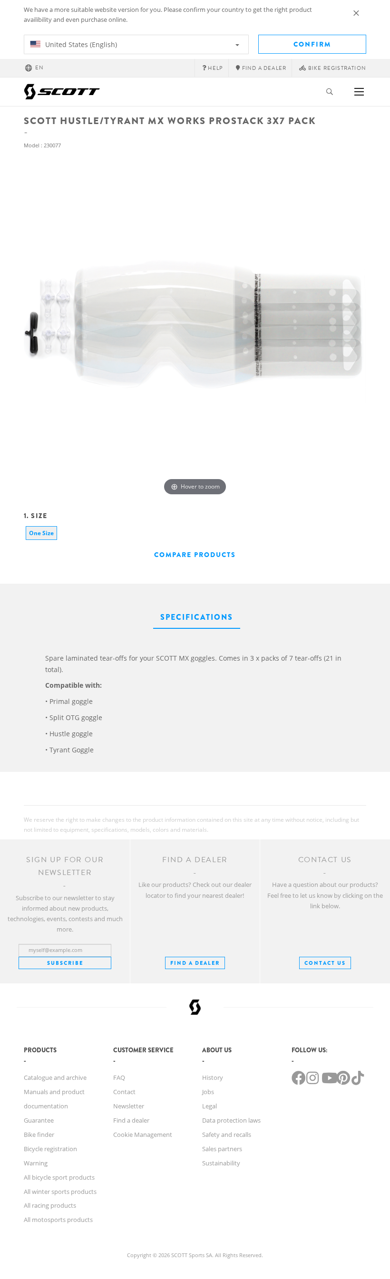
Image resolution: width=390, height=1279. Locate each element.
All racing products (50, 1205)
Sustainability (221, 1163)
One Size (41, 533)
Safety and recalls (226, 1134)
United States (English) (80, 44)
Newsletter (128, 1106)
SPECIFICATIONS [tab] (196, 617)
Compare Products (195, 554)
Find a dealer (131, 1120)
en (39, 68)
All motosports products (58, 1219)
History (212, 1077)
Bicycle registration (50, 1148)
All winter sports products (60, 1191)
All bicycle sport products (59, 1177)
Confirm (312, 44)
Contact (124, 1091)
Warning (36, 1163)
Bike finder (39, 1134)
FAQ (119, 1077)
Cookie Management (142, 1134)
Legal (209, 1106)
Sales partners (222, 1148)
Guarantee (39, 1120)
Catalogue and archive (55, 1077)
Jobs (208, 1091)
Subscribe (65, 963)
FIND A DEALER (195, 963)
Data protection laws (231, 1120)
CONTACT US (325, 963)
